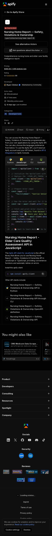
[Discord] (37, 440)
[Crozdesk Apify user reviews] (31, 480)
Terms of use (26, 507)
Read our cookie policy (24, 524)
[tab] (9, 130)
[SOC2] (31, 456)
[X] (15, 440)
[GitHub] (22, 440)
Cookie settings (13, 530)
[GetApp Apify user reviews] (6, 472)
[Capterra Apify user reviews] (31, 472)
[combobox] (26, 50)
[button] (26, 379)
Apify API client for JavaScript (21, 253)
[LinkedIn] (8, 440)
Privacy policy (26, 513)
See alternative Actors (26, 44)
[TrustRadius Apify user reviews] (21, 480)
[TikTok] (44, 440)
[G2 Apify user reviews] (45, 472)
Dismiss (27, 530)
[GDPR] (21, 456)
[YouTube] (30, 440)
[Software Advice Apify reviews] (17, 472)
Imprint (26, 502)
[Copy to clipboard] (43, 169)
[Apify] (9, 4)
